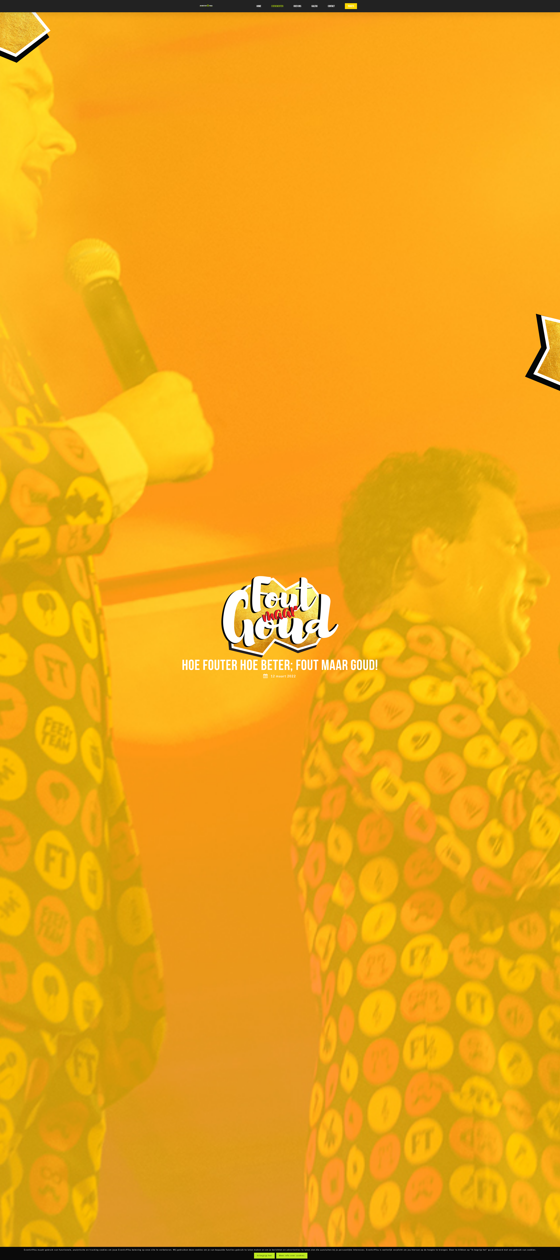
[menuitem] (260, 6)
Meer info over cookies (291, 1255)
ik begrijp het (264, 1255)
